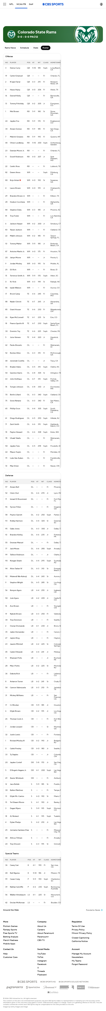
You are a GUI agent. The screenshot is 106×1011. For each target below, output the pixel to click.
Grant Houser (15, 309)
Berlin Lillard (15, 395)
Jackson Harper (16, 224)
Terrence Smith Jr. (17, 276)
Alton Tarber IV (16, 568)
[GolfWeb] (53, 992)
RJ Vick (13, 282)
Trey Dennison (16, 620)
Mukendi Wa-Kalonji (18, 576)
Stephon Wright (16, 582)
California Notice (80, 941)
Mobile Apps (9, 943)
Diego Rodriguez (17, 418)
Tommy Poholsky (17, 104)
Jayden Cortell (16, 762)
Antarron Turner (16, 681)
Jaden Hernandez (17, 632)
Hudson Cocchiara (17, 202)
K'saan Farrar (15, 82)
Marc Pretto (15, 666)
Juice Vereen (15, 337)
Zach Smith (14, 424)
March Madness (10, 940)
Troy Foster (14, 216)
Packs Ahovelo (16, 345)
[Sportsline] (33, 987)
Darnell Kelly (15, 96)
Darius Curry (15, 68)
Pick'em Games (10, 926)
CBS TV (41, 940)
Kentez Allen (15, 353)
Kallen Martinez (16, 790)
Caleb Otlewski (16, 652)
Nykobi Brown (16, 614)
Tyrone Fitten (15, 507)
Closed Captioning (80, 938)
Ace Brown (14, 606)
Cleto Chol (14, 493)
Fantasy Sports (10, 929)
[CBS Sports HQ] (48, 981)
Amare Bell (14, 487)
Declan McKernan (17, 903)
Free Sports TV (10, 933)
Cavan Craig (15, 879)
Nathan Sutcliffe (16, 887)
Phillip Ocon (15, 408)
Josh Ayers (14, 598)
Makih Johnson (16, 236)
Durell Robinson (16, 157)
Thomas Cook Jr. (16, 719)
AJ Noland (14, 816)
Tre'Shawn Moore (17, 802)
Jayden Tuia (15, 446)
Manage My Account (81, 953)
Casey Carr (14, 865)
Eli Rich (13, 270)
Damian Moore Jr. (17, 151)
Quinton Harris (16, 373)
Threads (41, 971)
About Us (41, 926)
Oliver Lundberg (16, 143)
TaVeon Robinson (17, 555)
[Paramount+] (50, 986)
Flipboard (42, 974)
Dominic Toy (15, 331)
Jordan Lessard (16, 727)
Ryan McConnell (17, 317)
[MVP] (81, 986)
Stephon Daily (15, 210)
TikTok (40, 957)
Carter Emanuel (16, 76)
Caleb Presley (15, 748)
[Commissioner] (67, 986)
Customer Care (10, 957)
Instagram (42, 961)
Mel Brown (14, 111)
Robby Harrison (16, 521)
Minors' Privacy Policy (82, 933)
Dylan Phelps (15, 822)
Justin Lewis (15, 735)
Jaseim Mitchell (16, 644)
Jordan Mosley (16, 264)
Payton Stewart (16, 432)
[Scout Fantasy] (94, 987)
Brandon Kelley (16, 535)
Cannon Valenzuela (18, 687)
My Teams (76, 961)
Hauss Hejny (15, 90)
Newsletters (77, 957)
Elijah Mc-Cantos (17, 796)
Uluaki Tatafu (15, 438)
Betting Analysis (10, 936)
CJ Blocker (14, 705)
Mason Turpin (15, 452)
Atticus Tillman (16, 838)
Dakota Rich (15, 674)
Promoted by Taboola (93, 910)
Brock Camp (15, 294)
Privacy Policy (78, 929)
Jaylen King (15, 638)
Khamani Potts (16, 658)
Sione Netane (15, 401)
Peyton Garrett (16, 515)
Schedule (24, 48)
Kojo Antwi (14, 180)
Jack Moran (14, 549)
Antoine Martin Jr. (17, 251)
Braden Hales (15, 367)
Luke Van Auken (16, 458)
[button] (5, 4)
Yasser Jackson (16, 230)
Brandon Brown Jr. (17, 196)
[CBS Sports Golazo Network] (74, 981)
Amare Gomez (16, 129)
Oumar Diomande (17, 626)
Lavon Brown (15, 188)
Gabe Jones (15, 529)
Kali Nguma (15, 873)
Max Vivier (14, 466)
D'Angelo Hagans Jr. (18, 770)
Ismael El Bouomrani (18, 499)
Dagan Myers (15, 808)
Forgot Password (79, 964)
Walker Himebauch (18, 895)
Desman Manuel (16, 543)
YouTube (41, 953)
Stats (35, 48)
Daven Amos (15, 172)
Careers (41, 929)
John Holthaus (16, 379)
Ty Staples (14, 754)
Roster (46, 48)
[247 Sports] (14, 987)
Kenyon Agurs (15, 590)
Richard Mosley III (17, 741)
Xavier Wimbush (17, 778)
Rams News (10, 48)
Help (5, 953)
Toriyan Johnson (16, 387)
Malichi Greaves (16, 137)
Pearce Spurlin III (17, 323)
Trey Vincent (15, 844)
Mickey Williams (17, 695)
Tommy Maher (16, 244)
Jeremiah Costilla (17, 361)
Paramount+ (43, 936)
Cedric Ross (15, 166)
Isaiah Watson (15, 288)
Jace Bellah (14, 784)
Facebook (41, 964)
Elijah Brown (15, 711)
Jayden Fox (14, 121)
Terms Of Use (78, 926)
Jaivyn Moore (15, 257)
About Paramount (45, 933)
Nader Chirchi (15, 302)
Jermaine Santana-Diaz (19, 830)
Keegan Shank (16, 561)
